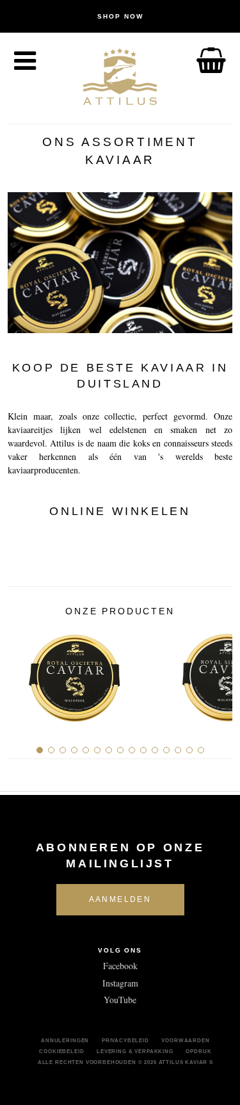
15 (201, 750)
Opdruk (198, 1051)
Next (218, 672)
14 (189, 750)
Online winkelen (119, 511)
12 (166, 750)
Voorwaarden (185, 1040)
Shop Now (120, 16)
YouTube (120, 1000)
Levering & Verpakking (135, 1051)
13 (178, 750)
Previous (22, 672)
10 (143, 750)
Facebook (120, 966)
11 (155, 750)
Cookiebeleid (61, 1051)
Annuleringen (65, 1040)
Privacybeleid (125, 1040)
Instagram (120, 983)
